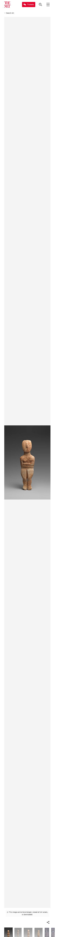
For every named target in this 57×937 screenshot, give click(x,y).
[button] (48, 922)
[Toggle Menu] (48, 4)
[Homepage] (7, 5)
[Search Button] (40, 4)
